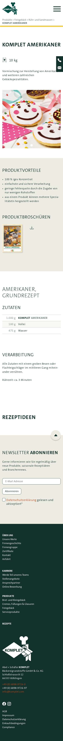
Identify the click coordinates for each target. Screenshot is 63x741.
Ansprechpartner (11, 582)
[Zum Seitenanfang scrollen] (56, 435)
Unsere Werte (9, 539)
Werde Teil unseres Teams (15, 574)
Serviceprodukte (11, 612)
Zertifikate (7, 551)
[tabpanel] (31, 119)
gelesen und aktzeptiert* (29, 502)
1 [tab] (31, 145)
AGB (4, 711)
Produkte (8, 596)
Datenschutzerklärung (21, 500)
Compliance (8, 727)
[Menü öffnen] (57, 8)
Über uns (7, 535)
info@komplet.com (13, 691)
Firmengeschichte (11, 543)
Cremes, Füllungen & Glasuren (18, 604)
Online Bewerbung (12, 586)
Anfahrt (6, 559)
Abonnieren (12, 491)
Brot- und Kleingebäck (13, 600)
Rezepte (6, 623)
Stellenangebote (11, 578)
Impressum (8, 715)
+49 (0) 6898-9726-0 (14, 684)
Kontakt (6, 555)
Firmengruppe (9, 547)
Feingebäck (8, 608)
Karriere (7, 570)
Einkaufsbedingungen (13, 723)
